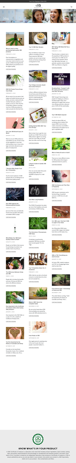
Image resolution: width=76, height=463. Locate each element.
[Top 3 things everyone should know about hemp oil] (38, 77)
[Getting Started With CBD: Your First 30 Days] (38, 116)
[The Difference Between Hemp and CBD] (15, 264)
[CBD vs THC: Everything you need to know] (61, 247)
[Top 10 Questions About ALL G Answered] (38, 260)
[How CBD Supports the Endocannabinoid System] (15, 195)
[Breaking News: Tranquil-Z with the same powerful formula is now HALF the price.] (61, 80)
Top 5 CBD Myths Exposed (59, 115)
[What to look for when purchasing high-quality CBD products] (15, 40)
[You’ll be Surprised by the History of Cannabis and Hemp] (15, 334)
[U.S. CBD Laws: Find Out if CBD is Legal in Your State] (61, 213)
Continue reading (11, 69)
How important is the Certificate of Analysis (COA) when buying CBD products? (15, 308)
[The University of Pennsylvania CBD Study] (38, 224)
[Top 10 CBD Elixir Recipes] (38, 39)
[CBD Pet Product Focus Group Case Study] (15, 82)
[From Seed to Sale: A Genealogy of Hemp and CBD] (61, 281)
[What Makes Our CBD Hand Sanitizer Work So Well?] (15, 230)
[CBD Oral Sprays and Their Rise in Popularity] (61, 177)
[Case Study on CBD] (38, 328)
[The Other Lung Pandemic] (38, 192)
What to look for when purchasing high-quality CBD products (14, 50)
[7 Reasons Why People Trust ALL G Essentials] (15, 162)
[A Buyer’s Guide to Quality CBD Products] (38, 156)
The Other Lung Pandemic (36, 199)
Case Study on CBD (34, 335)
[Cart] (72, 7)
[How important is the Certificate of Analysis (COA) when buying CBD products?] (15, 298)
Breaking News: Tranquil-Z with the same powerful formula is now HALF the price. (60, 89)
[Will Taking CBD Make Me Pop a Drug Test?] (61, 39)
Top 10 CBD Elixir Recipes (36, 47)
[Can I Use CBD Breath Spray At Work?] (15, 124)
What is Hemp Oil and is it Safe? (61, 152)
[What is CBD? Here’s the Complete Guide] (38, 294)
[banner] (38, 5)
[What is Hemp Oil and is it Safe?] (61, 145)
